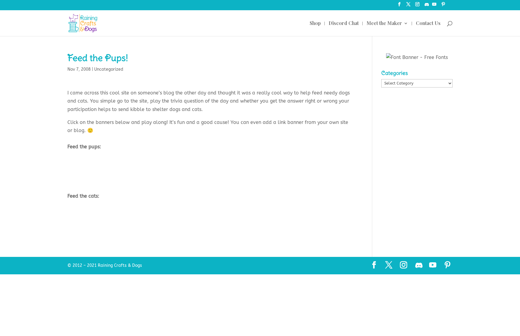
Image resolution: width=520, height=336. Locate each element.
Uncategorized (108, 69)
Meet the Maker (384, 23)
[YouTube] (434, 6)
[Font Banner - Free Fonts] (417, 57)
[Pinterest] (443, 6)
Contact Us (428, 23)
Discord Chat (344, 23)
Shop (315, 23)
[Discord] (426, 6)
